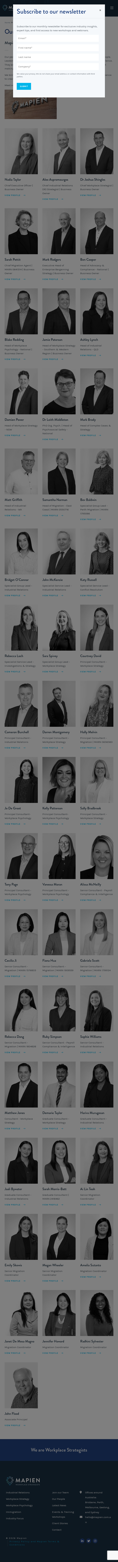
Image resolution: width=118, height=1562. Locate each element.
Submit (24, 86)
